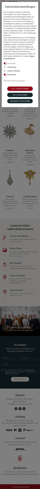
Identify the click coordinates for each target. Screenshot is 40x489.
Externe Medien (14, 71)
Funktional (12, 75)
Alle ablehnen (20, 95)
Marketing (12, 67)
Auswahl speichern (20, 101)
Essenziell (11, 63)
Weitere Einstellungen (14, 81)
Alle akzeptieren (20, 89)
